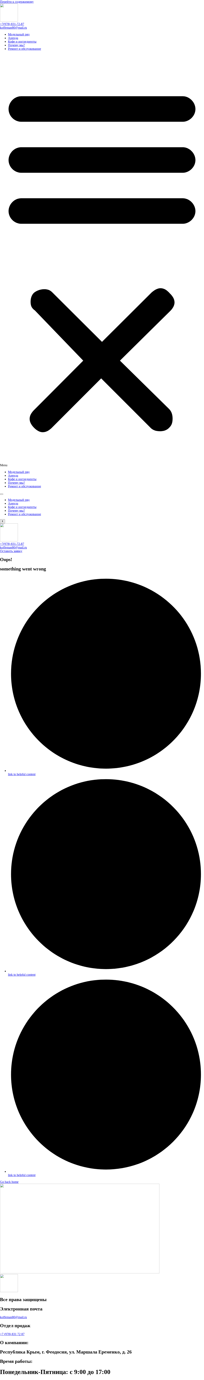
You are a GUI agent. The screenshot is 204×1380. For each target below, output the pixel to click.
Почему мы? (16, 45)
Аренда (13, 38)
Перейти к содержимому (17, 1)
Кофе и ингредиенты (22, 41)
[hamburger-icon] (1, 494)
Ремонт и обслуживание (24, 48)
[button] (102, 260)
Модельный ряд (18, 34)
